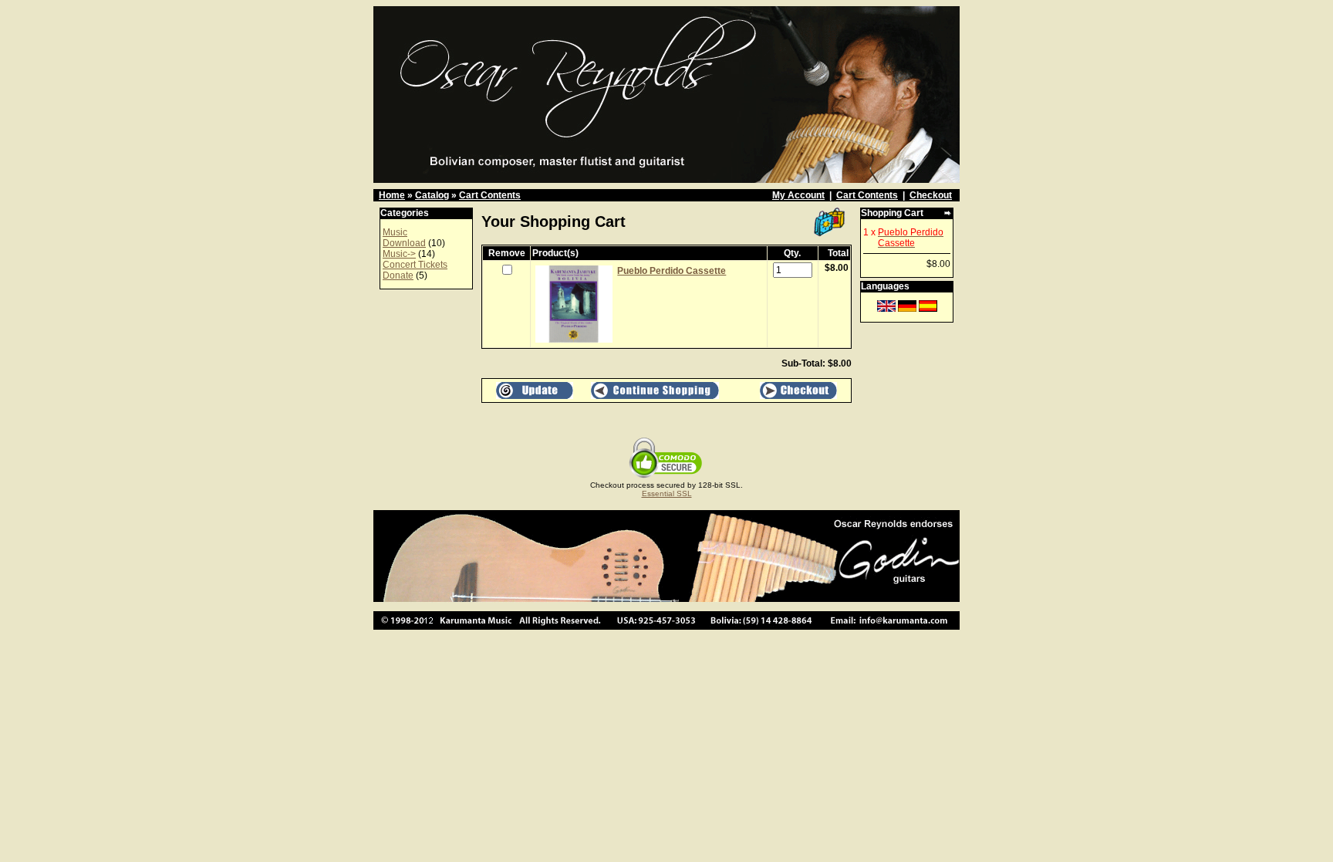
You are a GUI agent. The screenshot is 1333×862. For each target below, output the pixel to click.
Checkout (930, 195)
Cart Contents (490, 195)
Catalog (432, 195)
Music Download (404, 237)
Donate (398, 275)
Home (392, 195)
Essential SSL (667, 493)
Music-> (399, 253)
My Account (798, 195)
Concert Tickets (415, 264)
